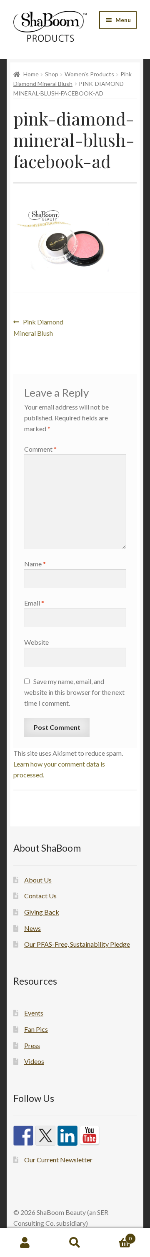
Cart (116, 1236)
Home (31, 74)
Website (36, 642)
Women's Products (89, 74)
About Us (38, 880)
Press (32, 1045)
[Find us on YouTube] (90, 1136)
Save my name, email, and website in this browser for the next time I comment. (74, 692)
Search (75, 1243)
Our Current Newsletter (58, 1160)
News (32, 928)
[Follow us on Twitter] (45, 1136)
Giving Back (41, 912)
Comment (40, 449)
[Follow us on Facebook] (23, 1136)
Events (33, 1013)
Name (35, 564)
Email (34, 603)
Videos (34, 1061)
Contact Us (40, 896)
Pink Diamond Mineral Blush (38, 327)
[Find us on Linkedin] (68, 1136)
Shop (51, 74)
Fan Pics (36, 1029)
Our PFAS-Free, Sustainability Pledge (77, 944)
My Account (25, 1243)
